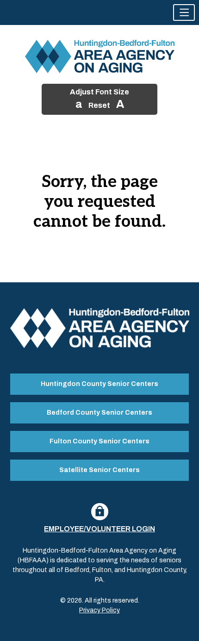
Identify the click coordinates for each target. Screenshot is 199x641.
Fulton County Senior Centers (99, 441)
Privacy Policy (99, 610)
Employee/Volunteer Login (99, 529)
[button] (184, 12)
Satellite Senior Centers (99, 470)
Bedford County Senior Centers (99, 412)
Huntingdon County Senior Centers (99, 383)
